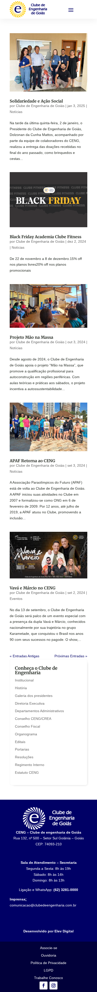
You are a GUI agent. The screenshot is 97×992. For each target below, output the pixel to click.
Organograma (26, 734)
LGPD (48, 970)
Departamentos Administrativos (39, 711)
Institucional (24, 680)
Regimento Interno (29, 765)
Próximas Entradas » (70, 656)
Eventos (16, 599)
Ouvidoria (48, 955)
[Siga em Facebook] (44, 986)
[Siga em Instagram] (53, 986)
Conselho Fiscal (27, 726)
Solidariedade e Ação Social (36, 101)
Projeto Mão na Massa (31, 337)
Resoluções (24, 757)
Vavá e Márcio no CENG (32, 587)
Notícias (16, 112)
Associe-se (48, 948)
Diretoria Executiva (30, 703)
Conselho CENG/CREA (33, 719)
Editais (20, 742)
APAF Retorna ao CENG (32, 460)
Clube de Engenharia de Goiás (40, 106)
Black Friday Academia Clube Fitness (45, 236)
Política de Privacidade (48, 963)
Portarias (22, 749)
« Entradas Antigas (24, 656)
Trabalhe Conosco (48, 978)
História (21, 688)
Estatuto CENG (27, 772)
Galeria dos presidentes (33, 696)
